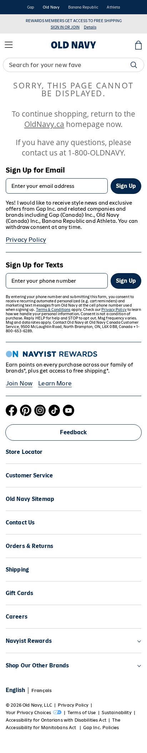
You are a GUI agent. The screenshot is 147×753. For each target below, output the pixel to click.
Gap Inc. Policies (101, 727)
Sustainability (117, 712)
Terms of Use (81, 712)
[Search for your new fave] (134, 65)
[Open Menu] (8, 45)
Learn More (55, 383)
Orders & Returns (29, 546)
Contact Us (20, 522)
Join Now (19, 383)
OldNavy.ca (44, 124)
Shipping (17, 570)
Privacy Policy (26, 239)
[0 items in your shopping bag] (138, 44)
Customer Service (29, 475)
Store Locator (24, 452)
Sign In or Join (65, 27)
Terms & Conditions (53, 309)
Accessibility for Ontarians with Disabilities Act (56, 720)
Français (41, 690)
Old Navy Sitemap (30, 499)
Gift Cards (19, 593)
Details (90, 27)
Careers (16, 617)
